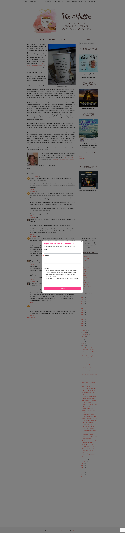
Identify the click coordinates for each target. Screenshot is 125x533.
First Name (46, 255)
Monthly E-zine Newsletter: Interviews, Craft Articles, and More (60, 274)
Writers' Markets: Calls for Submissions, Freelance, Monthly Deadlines (62, 278)
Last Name (46, 262)
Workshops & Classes (51, 276)
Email (45, 249)
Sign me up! (62, 288)
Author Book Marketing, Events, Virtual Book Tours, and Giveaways (61, 270)
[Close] (81, 241)
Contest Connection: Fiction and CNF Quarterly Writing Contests (61, 272)
